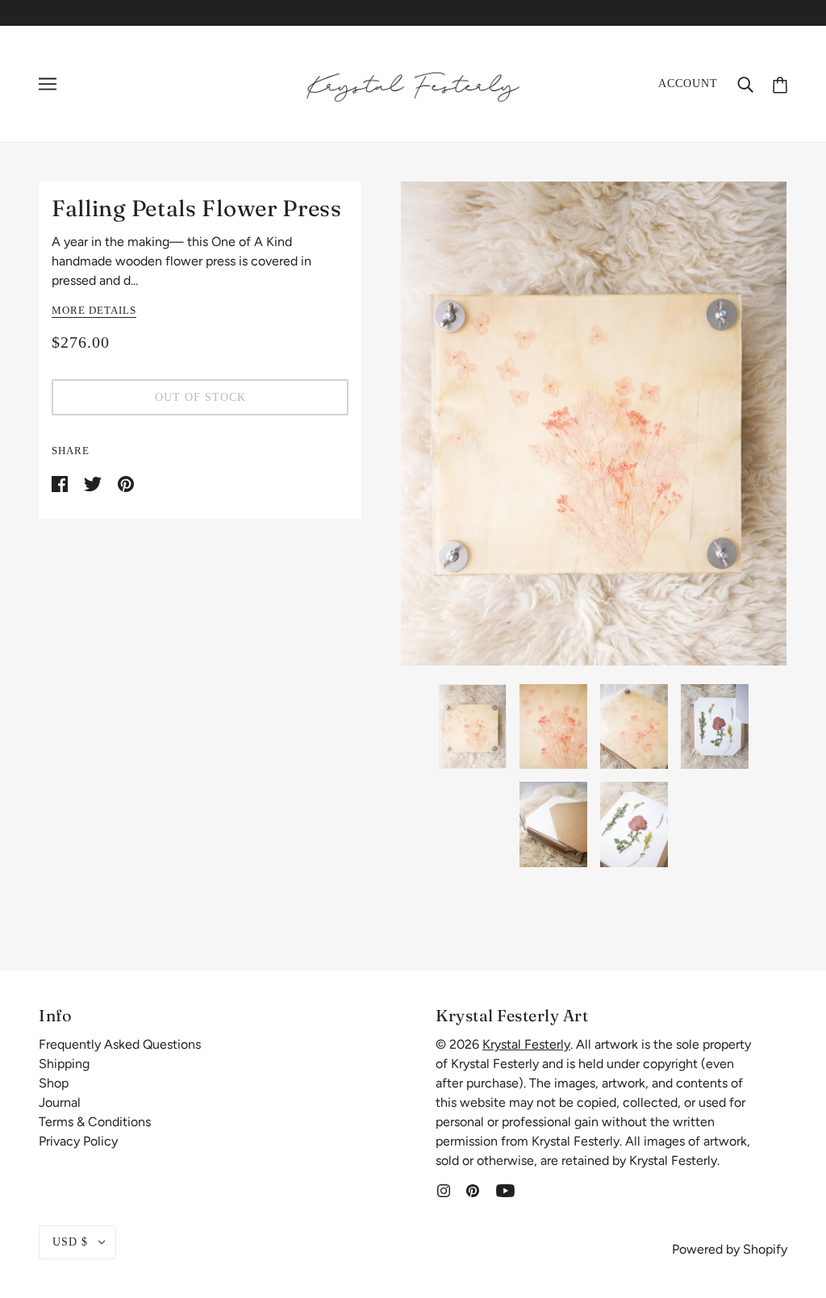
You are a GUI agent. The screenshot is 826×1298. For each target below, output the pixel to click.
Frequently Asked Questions (120, 1044)
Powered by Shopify (729, 1249)
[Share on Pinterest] (125, 483)
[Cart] (780, 83)
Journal (60, 1102)
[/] (413, 82)
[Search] (745, 84)
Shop (54, 1083)
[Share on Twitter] (94, 483)
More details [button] (94, 310)
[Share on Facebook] (61, 483)
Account (688, 83)
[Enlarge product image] (593, 424)
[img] (443, 1190)
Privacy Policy (78, 1141)
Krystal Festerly (526, 1044)
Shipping (64, 1063)
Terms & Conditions (95, 1121)
